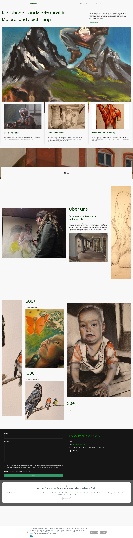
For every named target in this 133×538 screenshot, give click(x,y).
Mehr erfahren (94, 22)
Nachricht (7, 441)
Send (33, 475)
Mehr (31, 536)
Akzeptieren (66, 499)
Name (6, 433)
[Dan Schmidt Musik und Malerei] (42, 4)
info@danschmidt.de (79, 444)
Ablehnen (103, 532)
